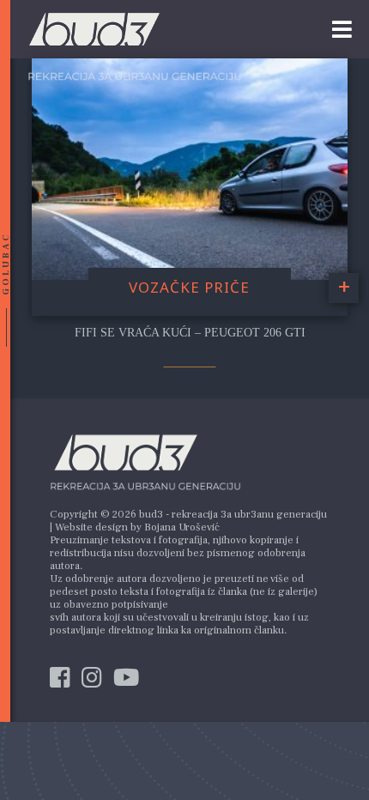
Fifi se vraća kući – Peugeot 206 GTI (190, 332)
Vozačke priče (189, 287)
